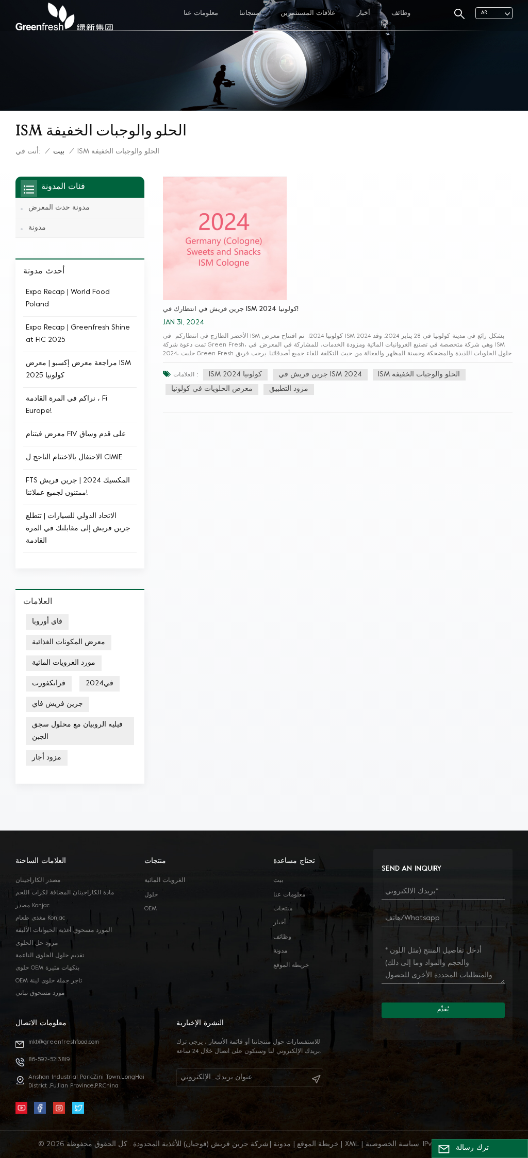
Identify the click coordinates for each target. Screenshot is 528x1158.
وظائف (400, 13)
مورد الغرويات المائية (63, 663)
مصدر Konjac (32, 906)
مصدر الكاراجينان (37, 881)
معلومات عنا (201, 13)
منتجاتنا (249, 13)
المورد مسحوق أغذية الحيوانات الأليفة (63, 931)
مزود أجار (46, 757)
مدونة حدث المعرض (59, 207)
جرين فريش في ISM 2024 (320, 374)
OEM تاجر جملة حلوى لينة (48, 981)
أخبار (363, 13)
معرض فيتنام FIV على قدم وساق (76, 434)
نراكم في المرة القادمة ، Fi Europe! (66, 404)
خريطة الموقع (291, 966)
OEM (150, 909)
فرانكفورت (48, 683)
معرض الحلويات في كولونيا (212, 389)
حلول (151, 895)
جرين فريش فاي (57, 704)
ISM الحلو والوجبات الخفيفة (419, 374)
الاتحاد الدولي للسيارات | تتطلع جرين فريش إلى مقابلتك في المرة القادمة (78, 528)
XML (352, 1144)
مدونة (37, 227)
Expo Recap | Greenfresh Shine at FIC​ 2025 (78, 333)
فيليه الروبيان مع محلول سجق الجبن (77, 730)
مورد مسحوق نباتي (39, 993)
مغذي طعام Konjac (40, 918)
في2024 (99, 683)
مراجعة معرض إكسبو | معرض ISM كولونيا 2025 (78, 369)
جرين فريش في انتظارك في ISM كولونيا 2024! (231, 309)
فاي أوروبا (47, 621)
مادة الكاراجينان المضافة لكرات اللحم (64, 893)
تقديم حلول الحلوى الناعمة (49, 956)
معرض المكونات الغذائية (68, 642)
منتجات (282, 909)
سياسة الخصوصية (392, 1144)
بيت (58, 151)
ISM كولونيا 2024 (235, 374)
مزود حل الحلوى (36, 943)
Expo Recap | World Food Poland (68, 298)
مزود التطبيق (288, 389)
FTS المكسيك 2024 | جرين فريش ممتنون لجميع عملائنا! (78, 486)
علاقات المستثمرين (308, 13)
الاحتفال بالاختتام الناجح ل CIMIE (74, 457)
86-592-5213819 (49, 1060)
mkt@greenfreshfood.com (63, 1042)
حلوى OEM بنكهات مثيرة (47, 968)
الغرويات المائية (164, 881)
